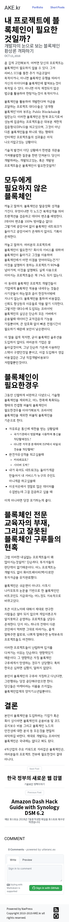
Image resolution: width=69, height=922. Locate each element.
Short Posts (57, 7)
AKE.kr (12, 7)
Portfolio (37, 7)
